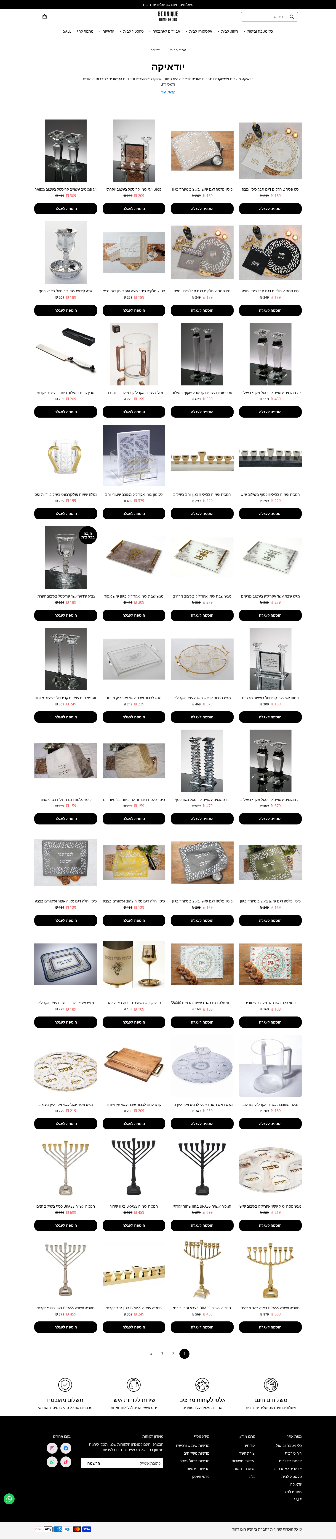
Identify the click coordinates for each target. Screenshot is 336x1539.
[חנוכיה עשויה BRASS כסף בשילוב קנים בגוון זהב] (65, 1167)
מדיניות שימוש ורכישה (193, 1445)
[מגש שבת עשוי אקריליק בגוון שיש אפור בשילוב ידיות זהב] (134, 557)
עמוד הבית (178, 50)
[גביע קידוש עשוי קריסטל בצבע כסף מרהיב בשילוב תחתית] (65, 252)
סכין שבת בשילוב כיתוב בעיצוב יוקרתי (65, 392)
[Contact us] (9, 1498)
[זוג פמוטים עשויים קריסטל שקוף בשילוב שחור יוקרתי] (270, 761)
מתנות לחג (85, 31)
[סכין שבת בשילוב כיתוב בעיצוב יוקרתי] (65, 354)
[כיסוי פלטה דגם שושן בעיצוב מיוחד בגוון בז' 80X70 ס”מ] (202, 151)
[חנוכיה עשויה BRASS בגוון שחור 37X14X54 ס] (134, 1167)
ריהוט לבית (229, 31)
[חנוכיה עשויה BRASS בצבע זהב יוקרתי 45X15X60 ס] (202, 1269)
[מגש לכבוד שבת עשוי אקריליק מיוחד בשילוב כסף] (134, 659)
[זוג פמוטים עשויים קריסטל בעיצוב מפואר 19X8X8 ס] (65, 151)
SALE (67, 31)
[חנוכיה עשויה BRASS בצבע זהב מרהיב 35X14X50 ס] (270, 1269)
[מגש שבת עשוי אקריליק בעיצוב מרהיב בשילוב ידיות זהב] (202, 557)
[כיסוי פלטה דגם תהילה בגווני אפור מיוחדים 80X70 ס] (65, 761)
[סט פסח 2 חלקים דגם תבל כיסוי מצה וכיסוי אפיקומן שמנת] (270, 151)
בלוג (252, 1476)
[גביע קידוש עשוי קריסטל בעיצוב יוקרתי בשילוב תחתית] (65, 557)
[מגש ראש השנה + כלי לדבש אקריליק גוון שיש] (202, 1066)
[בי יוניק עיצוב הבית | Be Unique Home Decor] (168, 16)
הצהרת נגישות (244, 1468)
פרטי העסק (201, 1476)
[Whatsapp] (52, 1461)
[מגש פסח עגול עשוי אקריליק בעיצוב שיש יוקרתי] (270, 1167)
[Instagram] (52, 1448)
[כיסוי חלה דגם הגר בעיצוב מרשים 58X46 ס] (202, 964)
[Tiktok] (65, 1461)
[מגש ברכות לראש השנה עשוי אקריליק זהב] (202, 659)
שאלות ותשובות (244, 1461)
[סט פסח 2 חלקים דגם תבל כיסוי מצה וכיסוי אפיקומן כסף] (202, 252)
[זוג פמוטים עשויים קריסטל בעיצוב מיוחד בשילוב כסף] (65, 659)
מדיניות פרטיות (198, 1468)
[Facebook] (65, 1448)
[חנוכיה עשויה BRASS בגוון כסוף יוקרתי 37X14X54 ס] (65, 1269)
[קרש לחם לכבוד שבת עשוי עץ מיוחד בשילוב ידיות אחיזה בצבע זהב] (134, 1066)
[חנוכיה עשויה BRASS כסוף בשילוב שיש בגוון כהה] (270, 455)
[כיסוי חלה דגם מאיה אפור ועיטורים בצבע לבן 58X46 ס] (65, 862)
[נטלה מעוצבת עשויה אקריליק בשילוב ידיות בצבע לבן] (270, 1066)
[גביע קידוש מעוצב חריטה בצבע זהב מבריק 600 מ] (134, 964)
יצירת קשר (247, 1453)
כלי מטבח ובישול (260, 31)
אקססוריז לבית (200, 31)
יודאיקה (108, 31)
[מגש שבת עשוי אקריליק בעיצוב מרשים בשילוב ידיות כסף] (270, 557)
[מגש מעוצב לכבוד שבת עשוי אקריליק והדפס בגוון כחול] (65, 964)
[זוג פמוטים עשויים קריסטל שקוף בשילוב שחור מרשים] (270, 354)
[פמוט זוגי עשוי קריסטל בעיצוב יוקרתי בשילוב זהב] (134, 151)
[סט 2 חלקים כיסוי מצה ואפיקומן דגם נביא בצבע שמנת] (134, 252)
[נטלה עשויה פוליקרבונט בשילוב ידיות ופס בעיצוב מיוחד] (65, 455)
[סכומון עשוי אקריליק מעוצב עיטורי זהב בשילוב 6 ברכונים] (134, 455)
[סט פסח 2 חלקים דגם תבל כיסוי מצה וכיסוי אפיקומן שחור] (270, 252)
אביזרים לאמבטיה (166, 31)
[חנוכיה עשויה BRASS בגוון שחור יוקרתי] (202, 1167)
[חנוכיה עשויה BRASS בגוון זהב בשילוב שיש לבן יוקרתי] (202, 455)
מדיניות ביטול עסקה (194, 1461)
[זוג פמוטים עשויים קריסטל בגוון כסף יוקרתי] (202, 761)
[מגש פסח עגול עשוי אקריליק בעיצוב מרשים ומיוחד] (65, 1066)
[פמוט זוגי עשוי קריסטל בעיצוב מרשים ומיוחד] (270, 659)
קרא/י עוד (168, 92)
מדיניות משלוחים (197, 1453)
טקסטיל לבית (133, 31)
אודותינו (250, 1445)
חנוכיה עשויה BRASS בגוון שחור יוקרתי (202, 1206)
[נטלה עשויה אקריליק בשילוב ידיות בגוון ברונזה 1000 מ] (134, 354)
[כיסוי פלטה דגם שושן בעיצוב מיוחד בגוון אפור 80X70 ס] (202, 862)
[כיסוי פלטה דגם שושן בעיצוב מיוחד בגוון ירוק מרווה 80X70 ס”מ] (270, 862)
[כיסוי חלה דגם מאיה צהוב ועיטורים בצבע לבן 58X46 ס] (134, 862)
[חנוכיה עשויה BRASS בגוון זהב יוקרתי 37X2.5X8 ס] (134, 1269)
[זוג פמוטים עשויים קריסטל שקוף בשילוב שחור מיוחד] (202, 354)
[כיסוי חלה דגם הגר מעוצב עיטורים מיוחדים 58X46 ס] (270, 964)
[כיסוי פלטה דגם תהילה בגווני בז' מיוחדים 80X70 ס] (134, 761)
